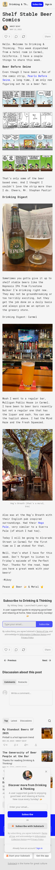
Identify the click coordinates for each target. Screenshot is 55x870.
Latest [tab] (14, 720)
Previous (12, 660)
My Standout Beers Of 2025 (17, 731)
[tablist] (15, 682)
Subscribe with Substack (30, 826)
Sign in (48, 4)
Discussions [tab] (26, 720)
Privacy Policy (37, 839)
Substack (12, 863)
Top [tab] (6, 720)
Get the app (42, 855)
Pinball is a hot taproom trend (18, 737)
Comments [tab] (9, 682)
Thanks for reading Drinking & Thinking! (18, 762)
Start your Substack (19, 855)
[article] (27, 737)
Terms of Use (42, 631)
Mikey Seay (15, 26)
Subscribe (37, 4)
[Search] (49, 721)
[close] (46, 771)
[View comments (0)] (16, 36)
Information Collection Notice (33, 634)
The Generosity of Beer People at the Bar (19, 754)
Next (44, 660)
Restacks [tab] (22, 682)
